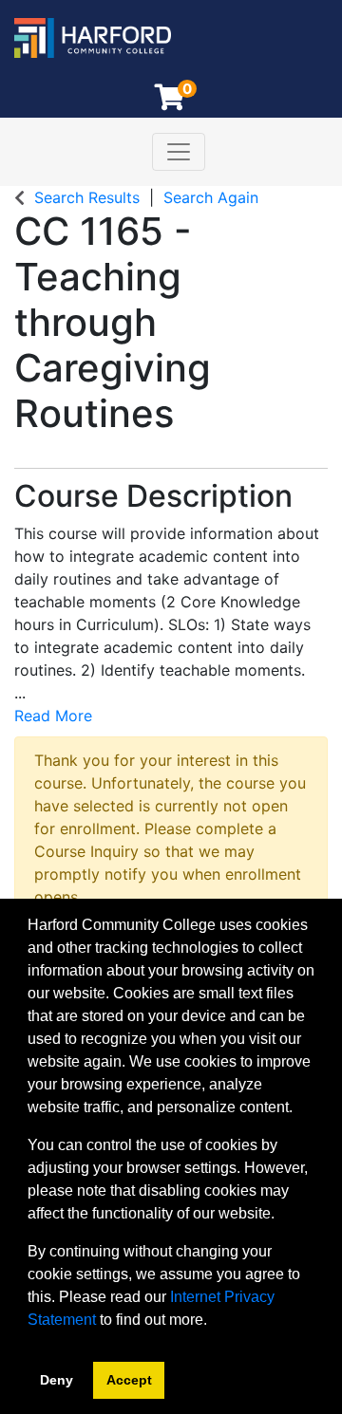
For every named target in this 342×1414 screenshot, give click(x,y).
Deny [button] (56, 1379)
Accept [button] (129, 1379)
